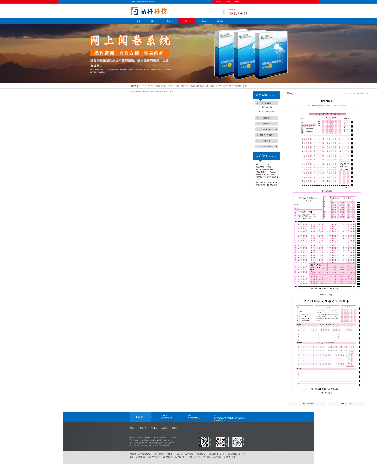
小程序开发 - (218, 457)
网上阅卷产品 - (202, 454)
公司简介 (154, 21)
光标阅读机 (266, 124)
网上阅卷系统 (266, 103)
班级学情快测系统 (266, 135)
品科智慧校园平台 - (235, 454)
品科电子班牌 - (181, 457)
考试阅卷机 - (171, 454)
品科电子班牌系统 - (195, 457)
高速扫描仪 (266, 118)
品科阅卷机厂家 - (155, 457)
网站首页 (218, 1)
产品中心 (186, 21)
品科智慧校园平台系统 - (218, 454)
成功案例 (203, 21)
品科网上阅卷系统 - (145, 454)
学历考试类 (348, 403)
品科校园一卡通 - (230, 457)
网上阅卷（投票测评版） (267, 111)
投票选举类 (310, 403)
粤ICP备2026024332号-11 (168, 437)
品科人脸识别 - (169, 457)
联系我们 (237, 1)
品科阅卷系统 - (160, 454)
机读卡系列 (266, 129)
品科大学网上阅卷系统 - (186, 454)
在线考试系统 (266, 146)
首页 (138, 21)
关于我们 (228, 1)
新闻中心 (170, 21)
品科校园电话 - (142, 457)
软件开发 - (207, 457)
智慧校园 (266, 141)
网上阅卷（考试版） (266, 107)
